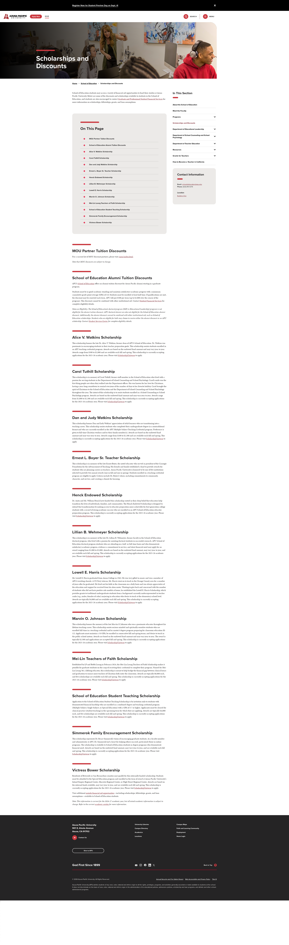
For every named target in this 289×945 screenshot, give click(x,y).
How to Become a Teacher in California (188, 162)
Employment (181, 832)
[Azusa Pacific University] (15, 16)
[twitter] (154, 865)
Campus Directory (141, 828)
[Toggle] (214, 117)
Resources (177, 150)
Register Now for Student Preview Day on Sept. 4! (95, 5)
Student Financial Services (151, 300)
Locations (138, 836)
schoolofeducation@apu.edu (192, 184)
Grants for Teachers (181, 156)
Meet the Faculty (179, 111)
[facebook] (145, 865)
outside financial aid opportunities (100, 793)
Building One (181, 196)
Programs (177, 117)
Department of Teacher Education (186, 144)
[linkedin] (149, 865)
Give (47, 16)
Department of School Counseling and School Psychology (191, 136)
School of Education (89, 83)
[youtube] (136, 865)
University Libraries (142, 824)
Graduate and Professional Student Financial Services (140, 99)
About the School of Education (185, 105)
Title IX (214, 879)
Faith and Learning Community (188, 828)
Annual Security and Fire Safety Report (169, 879)
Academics (139, 832)
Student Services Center (98, 321)
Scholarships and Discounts (184, 123)
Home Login (181, 836)
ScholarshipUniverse (126, 355)
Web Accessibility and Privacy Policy (197, 879)
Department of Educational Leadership (188, 129)
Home (74, 83)
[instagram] (140, 865)
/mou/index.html (126, 256)
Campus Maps (182, 824)
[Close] (215, 5)
